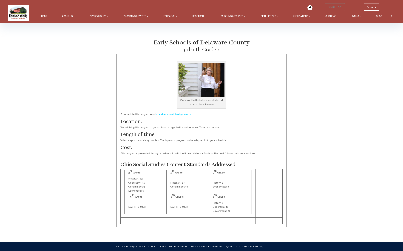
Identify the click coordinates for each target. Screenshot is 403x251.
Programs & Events (135, 16)
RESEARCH (198, 16)
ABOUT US (67, 16)
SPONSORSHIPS (98, 16)
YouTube (334, 7)
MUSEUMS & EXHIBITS (232, 16)
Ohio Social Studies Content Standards (165, 164)
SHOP (379, 16)
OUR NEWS (330, 16)
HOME (44, 16)
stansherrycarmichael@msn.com (174, 114)
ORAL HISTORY (268, 16)
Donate (371, 7)
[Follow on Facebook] (309, 7)
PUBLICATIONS (300, 16)
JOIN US (355, 16)
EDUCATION (169, 16)
